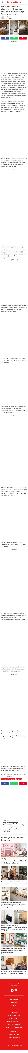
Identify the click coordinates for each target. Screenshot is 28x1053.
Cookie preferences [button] (14, 1037)
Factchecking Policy (14, 1015)
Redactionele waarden (14, 1021)
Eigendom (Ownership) (14, 1024)
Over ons (14, 1002)
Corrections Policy (14, 1018)
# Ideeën (19, 779)
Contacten (14, 1005)
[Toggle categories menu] (2, 2)
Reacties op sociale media (14, 1027)
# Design (12, 779)
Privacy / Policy (14, 1035)
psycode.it (14, 1008)
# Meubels (5, 779)
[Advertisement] (14, 56)
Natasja (9, 17)
